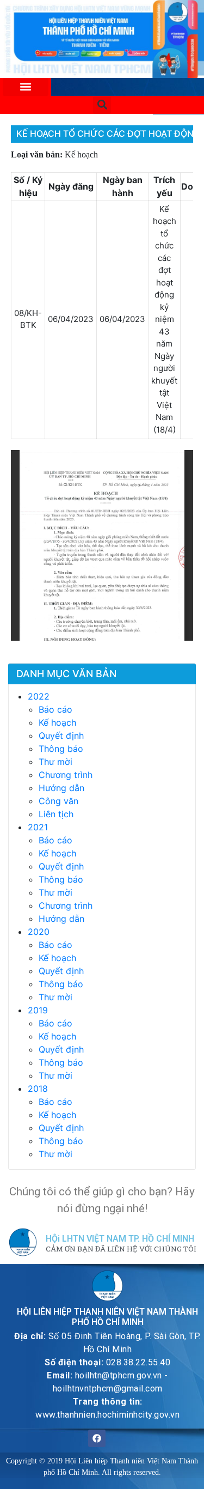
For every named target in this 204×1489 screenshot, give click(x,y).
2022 (39, 696)
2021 (38, 827)
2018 (38, 1088)
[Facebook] (97, 1438)
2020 (39, 931)
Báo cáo (55, 709)
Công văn (58, 800)
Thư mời (55, 761)
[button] (25, 87)
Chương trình (65, 774)
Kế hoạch (57, 722)
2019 (38, 1010)
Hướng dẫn (61, 787)
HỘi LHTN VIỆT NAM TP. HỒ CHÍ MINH (120, 1238)
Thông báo (61, 748)
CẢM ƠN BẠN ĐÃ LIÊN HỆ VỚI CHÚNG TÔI (121, 1249)
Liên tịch (56, 814)
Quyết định (61, 735)
